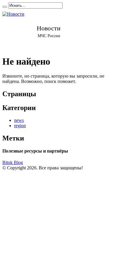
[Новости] (48, 29)
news (19, 120)
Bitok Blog (12, 162)
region (20, 125)
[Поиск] (4, 7)
